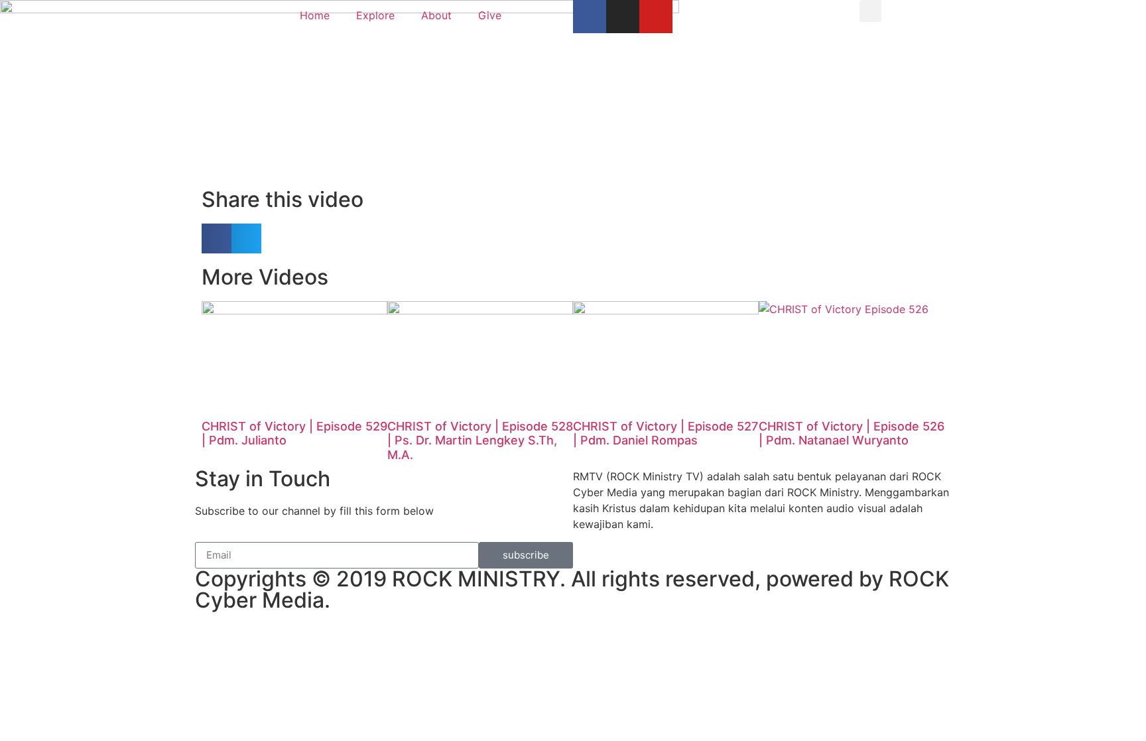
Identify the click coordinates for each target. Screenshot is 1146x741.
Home (315, 15)
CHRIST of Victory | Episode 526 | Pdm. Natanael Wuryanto (851, 433)
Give (489, 15)
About (436, 15)
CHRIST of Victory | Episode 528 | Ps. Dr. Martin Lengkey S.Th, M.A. (480, 440)
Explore (375, 15)
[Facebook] (589, 16)
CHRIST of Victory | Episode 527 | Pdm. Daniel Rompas (665, 433)
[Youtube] (655, 16)
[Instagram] (622, 16)
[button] (870, 11)
